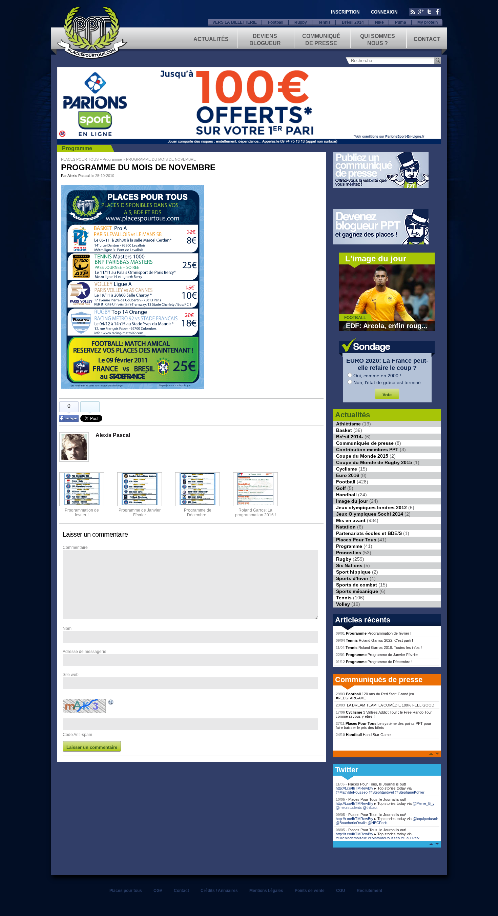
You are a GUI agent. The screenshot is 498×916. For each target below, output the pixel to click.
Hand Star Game (363, 735)
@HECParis (378, 823)
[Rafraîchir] (111, 703)
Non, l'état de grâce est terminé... (389, 382)
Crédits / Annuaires (219, 890)
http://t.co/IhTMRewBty (354, 788)
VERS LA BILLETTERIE (234, 22)
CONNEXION (384, 12)
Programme (77, 148)
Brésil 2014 (353, 22)
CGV (157, 890)
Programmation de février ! (82, 512)
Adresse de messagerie (84, 651)
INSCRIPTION (345, 12)
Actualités (211, 39)
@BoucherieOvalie (351, 823)
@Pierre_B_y (424, 803)
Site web (71, 674)
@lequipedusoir (425, 819)
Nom (67, 628)
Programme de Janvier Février (377, 655)
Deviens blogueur (265, 39)
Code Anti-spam (77, 734)
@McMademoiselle (351, 838)
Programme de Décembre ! (374, 662)
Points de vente (310, 890)
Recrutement (369, 890)
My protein (427, 22)
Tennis (324, 22)
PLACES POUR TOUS (80, 159)
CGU (340, 890)
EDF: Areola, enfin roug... (387, 326)
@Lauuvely (410, 838)
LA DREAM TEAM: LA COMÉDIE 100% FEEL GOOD (385, 705)
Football (275, 22)
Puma (400, 22)
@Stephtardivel (381, 792)
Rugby (300, 22)
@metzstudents (349, 807)
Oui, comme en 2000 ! (377, 375)
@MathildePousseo (352, 792)
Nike (379, 22)
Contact (427, 39)
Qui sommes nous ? (377, 39)
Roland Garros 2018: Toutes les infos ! (379, 647)
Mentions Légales (266, 890)
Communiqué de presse (321, 39)
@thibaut (370, 807)
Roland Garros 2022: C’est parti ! (374, 640)
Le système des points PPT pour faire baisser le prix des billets (383, 725)
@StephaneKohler (409, 792)
